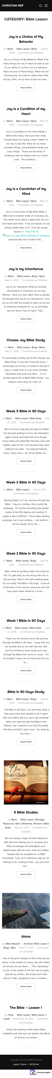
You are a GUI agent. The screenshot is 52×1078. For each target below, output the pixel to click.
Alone (26, 936)
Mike (13, 947)
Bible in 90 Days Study (25, 692)
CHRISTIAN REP (12, 5)
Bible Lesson (23, 48)
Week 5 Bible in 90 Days (26, 411)
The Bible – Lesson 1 (26, 1008)
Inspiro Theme (19, 1064)
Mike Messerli (13, 943)
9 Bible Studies (26, 812)
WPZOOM (34, 1064)
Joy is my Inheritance (26, 269)
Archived (28, 943)
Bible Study (36, 418)
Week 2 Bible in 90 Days (25, 553)
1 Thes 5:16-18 (30, 231)
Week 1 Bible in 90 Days (26, 621)
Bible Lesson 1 (41, 943)
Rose (10, 1014)
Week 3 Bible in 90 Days (25, 482)
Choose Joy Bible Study (26, 340)
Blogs (35, 276)
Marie (10, 48)
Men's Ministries (23, 823)
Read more (28, 87)
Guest (7, 1018)
